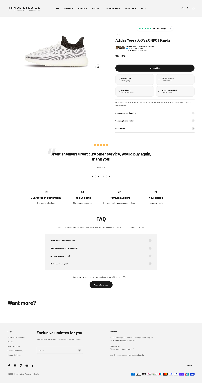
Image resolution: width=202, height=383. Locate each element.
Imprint (10, 342)
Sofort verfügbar (113, 8)
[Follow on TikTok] (32, 365)
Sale (57, 8)
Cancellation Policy (15, 350)
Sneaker (67, 8)
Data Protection (13, 346)
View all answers (101, 285)
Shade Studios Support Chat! (122, 349)
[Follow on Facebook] (9, 365)
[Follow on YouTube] (27, 365)
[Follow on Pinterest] (21, 365)
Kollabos (81, 8)
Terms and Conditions (16, 337)
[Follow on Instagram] (15, 365)
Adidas (118, 34)
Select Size (155, 68)
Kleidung (95, 8)
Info (142, 8)
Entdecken (129, 8)
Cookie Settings (14, 355)
